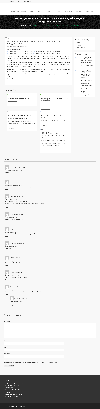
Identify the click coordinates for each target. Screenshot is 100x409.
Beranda (12, 11)
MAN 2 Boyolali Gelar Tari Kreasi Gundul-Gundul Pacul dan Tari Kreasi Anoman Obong (86, 74)
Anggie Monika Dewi (15, 229)
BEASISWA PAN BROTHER (86, 58)
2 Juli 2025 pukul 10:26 (11, 199)
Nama (6, 341)
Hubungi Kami (89, 11)
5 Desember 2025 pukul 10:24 (13, 185)
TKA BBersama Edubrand (19, 116)
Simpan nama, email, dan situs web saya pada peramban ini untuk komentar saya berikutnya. (30, 362)
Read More (12, 103)
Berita (31, 11)
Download (79, 11)
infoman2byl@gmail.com (13, 1)
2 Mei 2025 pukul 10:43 (16, 301)
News (78, 42)
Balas (6, 175)
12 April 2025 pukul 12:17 (12, 261)
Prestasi (79, 45)
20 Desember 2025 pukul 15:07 (13, 170)
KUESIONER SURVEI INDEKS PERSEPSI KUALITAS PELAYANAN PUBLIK (86, 92)
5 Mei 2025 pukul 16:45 (11, 217)
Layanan (47, 11)
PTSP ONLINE (57, 11)
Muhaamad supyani (15, 167)
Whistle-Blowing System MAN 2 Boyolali (55, 99)
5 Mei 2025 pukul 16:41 (11, 246)
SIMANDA (39, 11)
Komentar (7, 321)
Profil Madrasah (21, 11)
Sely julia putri (13, 258)
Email (6, 347)
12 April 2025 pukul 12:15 (12, 275)
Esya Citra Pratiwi (15, 214)
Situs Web (7, 353)
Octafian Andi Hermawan (20, 78)
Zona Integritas (68, 11)
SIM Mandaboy (81, 47)
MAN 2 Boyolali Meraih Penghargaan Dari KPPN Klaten (52, 135)
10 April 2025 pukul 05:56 (12, 290)
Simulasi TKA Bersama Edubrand (51, 117)
